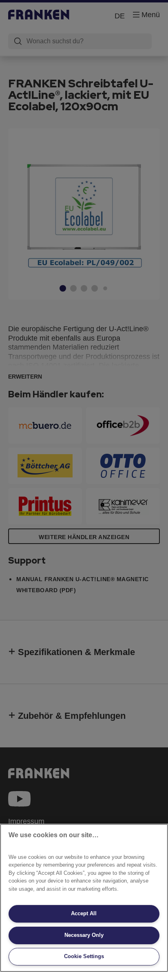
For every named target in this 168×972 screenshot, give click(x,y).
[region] (84, 898)
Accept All (84, 913)
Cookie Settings (84, 956)
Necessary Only (84, 935)
